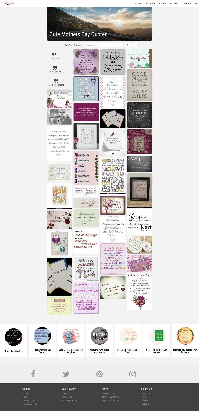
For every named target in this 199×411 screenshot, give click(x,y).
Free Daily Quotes (73, 45)
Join (139, 3)
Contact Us (67, 396)
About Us (66, 393)
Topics (162, 3)
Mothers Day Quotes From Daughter (185, 351)
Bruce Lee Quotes (13, 351)
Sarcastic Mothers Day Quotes (156, 351)
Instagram (146, 403)
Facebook (146, 393)
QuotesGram (9, 3)
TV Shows (186, 3)
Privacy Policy (108, 393)
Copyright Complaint (110, 400)
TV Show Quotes (30, 403)
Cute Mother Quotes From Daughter (71, 351)
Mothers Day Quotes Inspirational (99, 351)
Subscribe (131, 45)
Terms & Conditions (110, 396)
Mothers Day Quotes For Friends (128, 351)
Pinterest (145, 400)
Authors (150, 3)
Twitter (144, 396)
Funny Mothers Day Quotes (42, 351)
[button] (196, 3)
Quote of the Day (69, 400)
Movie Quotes (29, 400)
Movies (173, 3)
